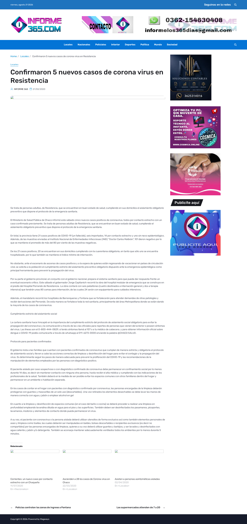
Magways (44, 519)
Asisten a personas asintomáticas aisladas (137, 479)
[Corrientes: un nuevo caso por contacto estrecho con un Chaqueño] (34, 463)
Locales (68, 44)
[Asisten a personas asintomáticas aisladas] (139, 463)
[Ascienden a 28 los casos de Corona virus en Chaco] (87, 463)
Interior (115, 44)
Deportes (130, 44)
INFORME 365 (21, 89)
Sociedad (172, 44)
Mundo (158, 44)
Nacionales (84, 44)
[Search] (235, 5)
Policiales (100, 44)
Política (144, 44)
